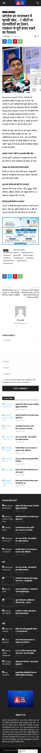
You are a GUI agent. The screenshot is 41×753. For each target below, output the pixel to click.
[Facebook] (4, 41)
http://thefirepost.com (20, 323)
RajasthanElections (8, 260)
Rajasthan (11, 12)
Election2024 (17, 255)
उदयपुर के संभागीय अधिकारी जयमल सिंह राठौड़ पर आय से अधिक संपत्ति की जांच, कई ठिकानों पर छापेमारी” (30, 293)
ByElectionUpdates (19, 250)
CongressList (7, 255)
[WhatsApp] (20, 41)
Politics (5, 12)
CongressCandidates (27, 252)
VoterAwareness (8, 263)
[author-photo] (20, 317)
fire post (7, 36)
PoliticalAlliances (18, 258)
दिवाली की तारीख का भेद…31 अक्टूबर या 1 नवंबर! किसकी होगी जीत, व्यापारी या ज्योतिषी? (11, 292)
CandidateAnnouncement (11, 252)
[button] (4, 3)
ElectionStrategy (28, 255)
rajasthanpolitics (22, 260)
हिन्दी (23, 751)
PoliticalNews (30, 258)
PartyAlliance (7, 258)
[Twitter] (10, 41)
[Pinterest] (15, 41)
